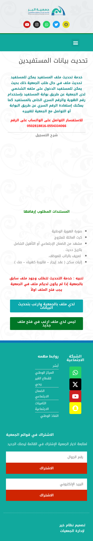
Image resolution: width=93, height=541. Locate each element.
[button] (75, 43)
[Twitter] (56, 24)
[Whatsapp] (46, 24)
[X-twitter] (75, 384)
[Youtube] (27, 24)
